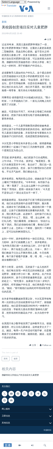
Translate (11, 5)
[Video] (19, 445)
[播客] (4, 400)
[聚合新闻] (44, 393)
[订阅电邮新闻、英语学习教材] (11, 400)
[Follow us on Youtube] (11, 393)
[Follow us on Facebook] (18, 393)
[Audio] (32, 445)
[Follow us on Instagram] (24, 393)
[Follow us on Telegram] (38, 393)
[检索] (44, 445)
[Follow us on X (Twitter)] (4, 393)
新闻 (4, 22)
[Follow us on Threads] (31, 393)
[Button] (47, 39)
